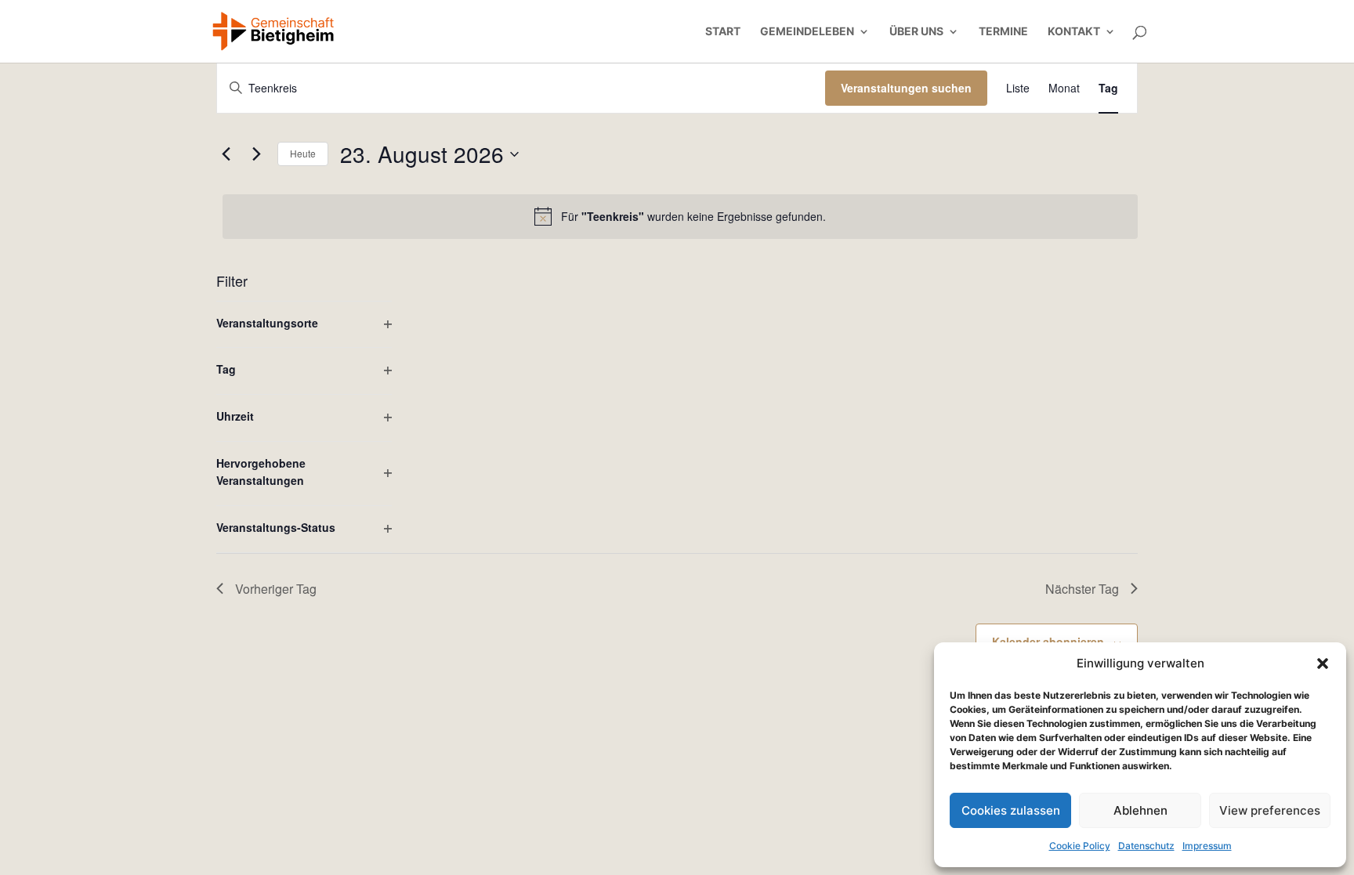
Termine (1003, 32)
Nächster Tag (1082, 589)
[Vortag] (225, 154)
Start (722, 32)
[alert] (680, 216)
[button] (1322, 663)
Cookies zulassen (1010, 810)
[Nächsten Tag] (256, 154)
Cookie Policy (1079, 845)
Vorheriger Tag (276, 589)
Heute (303, 153)
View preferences (1269, 810)
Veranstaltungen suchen (906, 88)
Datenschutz (1146, 845)
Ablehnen (1140, 810)
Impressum (1207, 845)
